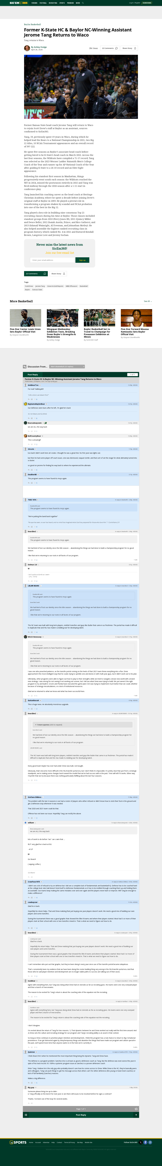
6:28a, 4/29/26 (133, 823)
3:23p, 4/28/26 (133, 586)
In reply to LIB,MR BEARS (119, 713)
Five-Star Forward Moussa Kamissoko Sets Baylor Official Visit (135, 332)
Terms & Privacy (69, 1142)
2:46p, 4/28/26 (133, 531)
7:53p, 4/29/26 (133, 1052)
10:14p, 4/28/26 (132, 713)
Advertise (46, 1142)
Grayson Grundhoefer (20, 335)
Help (53, 1142)
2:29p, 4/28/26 (133, 500)
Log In (131, 3)
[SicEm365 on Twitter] (141, 1142)
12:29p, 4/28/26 (132, 385)
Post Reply (33, 374)
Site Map (80, 1142)
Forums (34, 3)
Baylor (27, 290)
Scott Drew (29, 286)
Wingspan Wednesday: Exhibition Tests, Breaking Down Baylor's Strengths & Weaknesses (61, 333)
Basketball (84, 286)
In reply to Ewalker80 (121, 500)
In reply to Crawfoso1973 (120, 1052)
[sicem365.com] (18, 3)
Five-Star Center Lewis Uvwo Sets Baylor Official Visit (25, 330)
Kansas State (37, 290)
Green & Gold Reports (55, 286)
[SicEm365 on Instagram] (150, 1142)
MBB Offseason (71, 286)
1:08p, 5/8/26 (133, 1087)
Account (38, 1142)
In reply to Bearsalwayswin (120, 823)
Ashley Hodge (54, 340)
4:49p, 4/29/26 (133, 1001)
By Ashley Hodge (39, 47)
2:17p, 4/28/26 (133, 474)
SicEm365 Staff (92, 340)
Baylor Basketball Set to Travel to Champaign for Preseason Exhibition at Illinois (97, 333)
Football (43, 3)
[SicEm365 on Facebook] (145, 1142)
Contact (59, 1142)
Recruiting (53, 3)
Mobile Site (88, 1142)
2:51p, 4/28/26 (133, 565)
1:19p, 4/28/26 (133, 449)
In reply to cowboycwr (121, 933)
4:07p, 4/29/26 (133, 981)
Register (137, 3)
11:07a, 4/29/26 (132, 902)
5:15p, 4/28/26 (133, 637)
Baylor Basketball (32, 24)
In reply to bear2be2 (121, 586)
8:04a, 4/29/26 (133, 882)
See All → (148, 301)
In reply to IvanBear (122, 1001)
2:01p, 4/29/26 (133, 933)
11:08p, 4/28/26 (132, 797)
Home (31, 1142)
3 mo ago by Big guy (51, 381)
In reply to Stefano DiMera (120, 882)
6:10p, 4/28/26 (133, 700)
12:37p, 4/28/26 (132, 404)
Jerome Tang (40, 286)
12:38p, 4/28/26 (132, 436)
